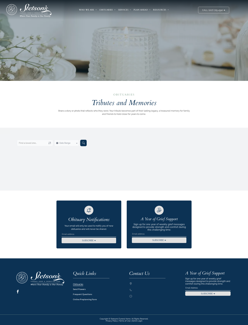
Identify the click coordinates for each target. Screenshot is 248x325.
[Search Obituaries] (83, 143)
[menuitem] (88, 10)
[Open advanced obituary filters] (50, 143)
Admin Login (137, 321)
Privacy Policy (112, 321)
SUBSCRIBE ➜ (89, 240)
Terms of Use (124, 321)
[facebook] (18, 292)
